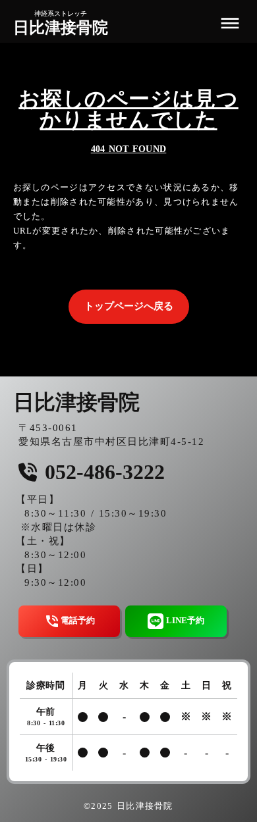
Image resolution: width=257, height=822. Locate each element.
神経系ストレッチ (60, 13)
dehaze (230, 23)
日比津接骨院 (60, 27)
